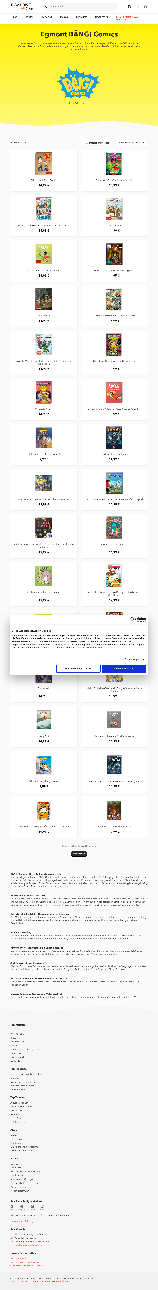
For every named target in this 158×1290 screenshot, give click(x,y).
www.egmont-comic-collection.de (27, 1266)
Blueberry (15, 1038)
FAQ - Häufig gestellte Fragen (25, 1172)
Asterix (13, 1030)
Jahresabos (16, 1139)
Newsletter (101, 17)
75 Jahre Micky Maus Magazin (127, 18)
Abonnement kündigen (21, 1179)
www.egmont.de (18, 1258)
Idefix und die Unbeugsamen (24, 1049)
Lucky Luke (15, 1053)
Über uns (14, 1164)
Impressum (37, 1281)
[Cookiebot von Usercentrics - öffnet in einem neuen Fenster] (132, 619)
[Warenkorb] (145, 7)
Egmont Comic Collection (23, 1082)
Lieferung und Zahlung (21, 1221)
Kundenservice (17, 1175)
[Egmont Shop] (21, 6)
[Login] (139, 7)
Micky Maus (16, 1061)
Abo (15, 17)
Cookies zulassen (123, 668)
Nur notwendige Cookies (78, 668)
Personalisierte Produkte (22, 1086)
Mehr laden (79, 854)
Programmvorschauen (21, 1107)
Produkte (81, 17)
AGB (12, 1281)
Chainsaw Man (17, 1042)
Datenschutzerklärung (90, 647)
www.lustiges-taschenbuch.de (24, 1262)
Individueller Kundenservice (28, 1245)
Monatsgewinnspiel (20, 1111)
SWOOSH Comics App (21, 1151)
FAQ (47, 1281)
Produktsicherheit (19, 1187)
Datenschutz (23, 1281)
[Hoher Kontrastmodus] (129, 6)
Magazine (46, 17)
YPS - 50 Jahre (17, 1034)
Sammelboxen (17, 1090)
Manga (64, 17)
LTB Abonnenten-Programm (24, 1147)
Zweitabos (15, 1143)
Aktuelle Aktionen (19, 1103)
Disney (13, 1046)
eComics (14, 1078)
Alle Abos (15, 1135)
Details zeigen (132, 659)
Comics (29, 17)
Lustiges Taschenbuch (21, 1057)
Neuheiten (15, 1114)
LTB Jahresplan (17, 1122)
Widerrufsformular (19, 1191)
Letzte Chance (17, 1118)
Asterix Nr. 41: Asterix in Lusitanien (27, 1074)
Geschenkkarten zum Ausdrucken (26, 1183)
